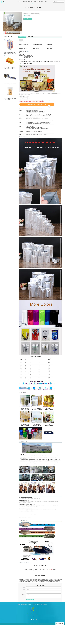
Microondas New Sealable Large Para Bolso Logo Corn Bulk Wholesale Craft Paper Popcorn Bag (10, 68)
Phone (24, 589)
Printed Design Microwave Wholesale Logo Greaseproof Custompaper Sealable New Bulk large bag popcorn (10, 53)
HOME (19, 1)
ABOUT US (35, 1)
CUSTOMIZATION (24, 1)
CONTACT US (47, 1)
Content (23, 594)
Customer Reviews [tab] (30, 36)
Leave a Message (30, 599)
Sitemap (33, 616)
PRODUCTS (30, 1)
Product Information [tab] (22, 36)
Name (24, 587)
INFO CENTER (41, 1)
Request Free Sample (27, 18)
